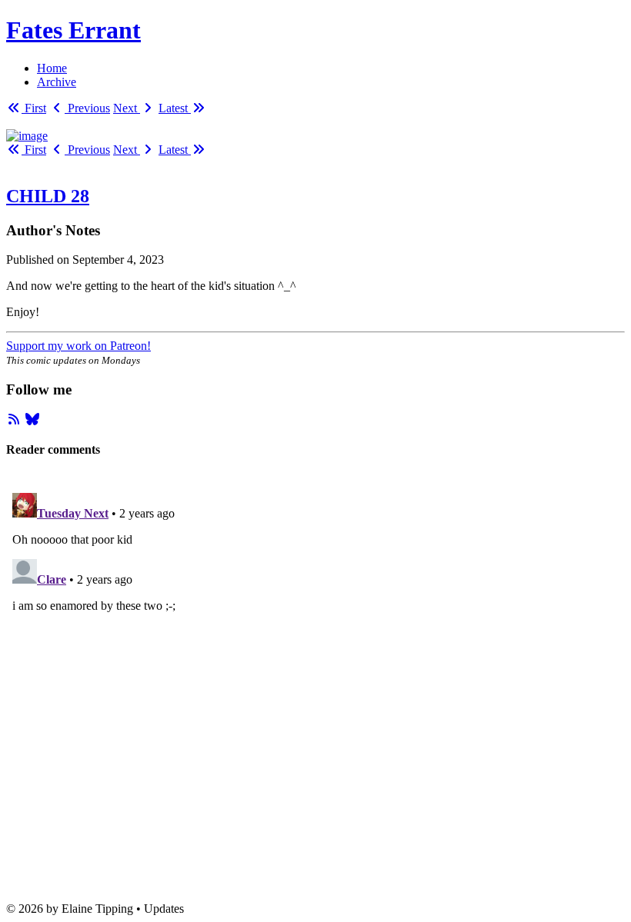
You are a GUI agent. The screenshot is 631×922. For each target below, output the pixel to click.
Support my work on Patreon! (78, 345)
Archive (56, 81)
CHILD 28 (47, 196)
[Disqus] (315, 679)
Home (52, 68)
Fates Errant (73, 30)
